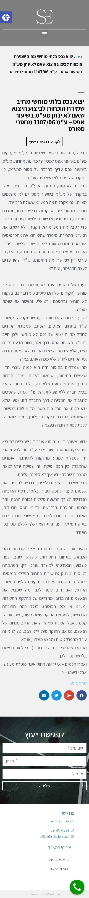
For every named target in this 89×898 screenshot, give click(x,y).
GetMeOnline (52, 894)
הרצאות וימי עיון (60, 868)
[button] (44, 33)
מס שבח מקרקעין (59, 859)
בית (79, 56)
